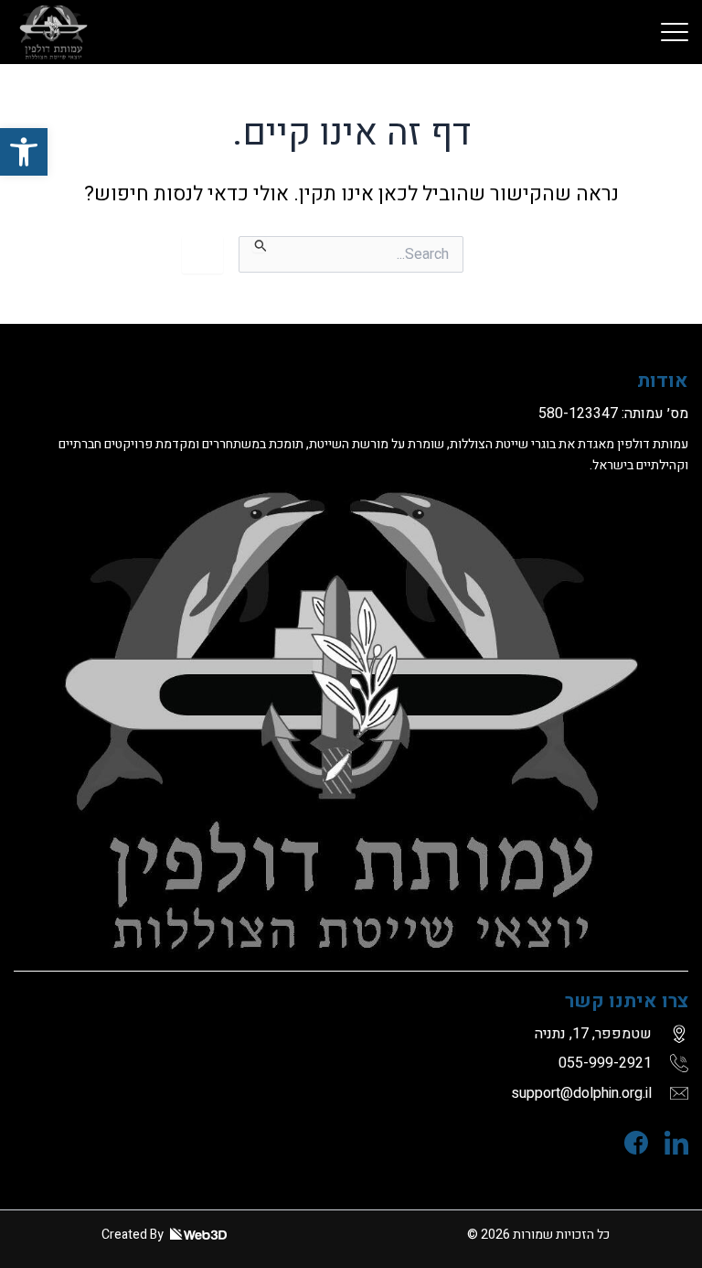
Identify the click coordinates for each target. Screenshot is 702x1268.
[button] (24, 152)
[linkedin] (668, 1143)
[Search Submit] (259, 244)
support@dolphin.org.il (581, 1093)
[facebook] (628, 1143)
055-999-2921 (605, 1063)
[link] (674, 32)
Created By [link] (133, 1234)
